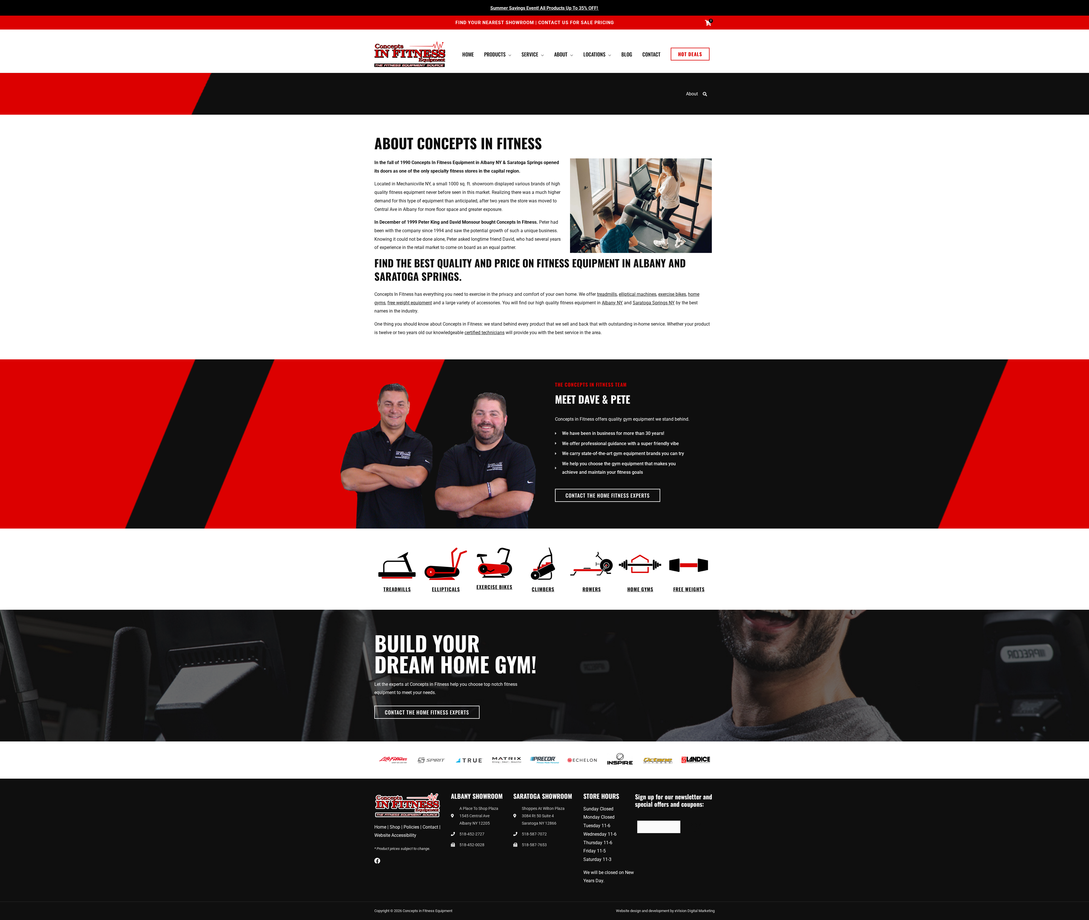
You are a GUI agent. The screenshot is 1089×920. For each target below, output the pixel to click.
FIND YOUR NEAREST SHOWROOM (495, 22)
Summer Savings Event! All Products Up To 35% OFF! (544, 8)
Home (380, 827)
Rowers (592, 589)
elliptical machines (637, 294)
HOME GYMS (640, 589)
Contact (430, 827)
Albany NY (612, 302)
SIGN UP (696, 827)
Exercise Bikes (494, 586)
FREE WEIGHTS (689, 589)
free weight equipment (409, 302)
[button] (690, 54)
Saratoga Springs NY (654, 302)
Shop (395, 827)
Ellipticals (446, 589)
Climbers (543, 589)
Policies (411, 827)
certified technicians (485, 332)
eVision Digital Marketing (695, 911)
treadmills (607, 294)
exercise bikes (672, 294)
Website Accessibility (395, 835)
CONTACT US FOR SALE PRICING (576, 22)
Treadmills (397, 589)
